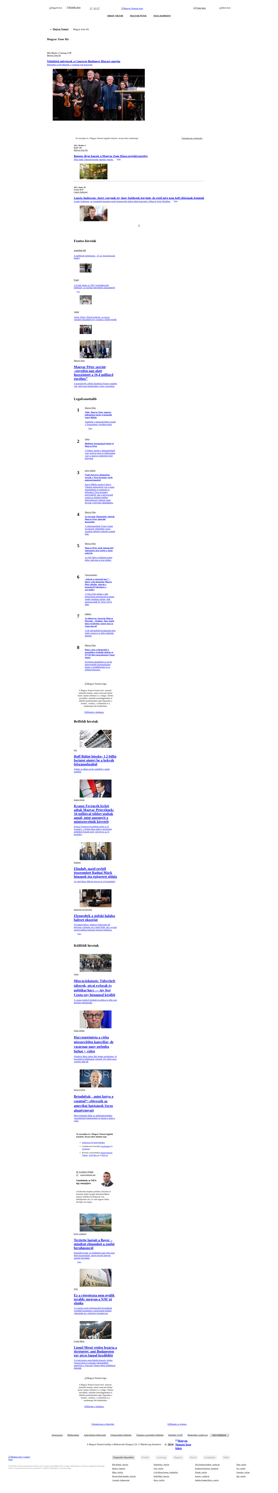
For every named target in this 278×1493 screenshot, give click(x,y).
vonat (76, 312)
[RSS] (111, 1161)
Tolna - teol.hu (241, 1465)
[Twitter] (95, 1161)
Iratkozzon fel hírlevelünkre (93, 1142)
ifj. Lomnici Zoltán (84, 1172)
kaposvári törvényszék (83, 910)
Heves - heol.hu (159, 1480)
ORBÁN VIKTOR (115, 16)
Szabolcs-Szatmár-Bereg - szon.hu (207, 1480)
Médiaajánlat (73, 1435)
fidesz (87, 439)
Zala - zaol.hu (241, 1476)
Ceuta (76, 974)
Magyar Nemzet (60, 29)
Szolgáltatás (209, 1457)
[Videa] (101, 1161)
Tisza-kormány (91, 575)
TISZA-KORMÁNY (162, 16)
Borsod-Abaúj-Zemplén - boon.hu (124, 1476)
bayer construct (80, 1234)
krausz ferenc (79, 800)
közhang (77, 862)
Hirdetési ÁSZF (175, 1435)
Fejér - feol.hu (158, 1468)
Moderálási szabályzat (198, 1435)
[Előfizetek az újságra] (199, 8)
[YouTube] (106, 1161)
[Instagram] (90, 1161)
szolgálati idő (80, 250)
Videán (85, 1155)
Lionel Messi (79, 1341)
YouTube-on (94, 1155)
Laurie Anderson (80, 192)
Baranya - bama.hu (118, 1468)
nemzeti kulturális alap (87, 1175)
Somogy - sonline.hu (202, 1476)
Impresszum (57, 1435)
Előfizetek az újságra (177, 1424)
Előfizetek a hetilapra (94, 712)
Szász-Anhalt (79, 1031)
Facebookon (105, 1146)
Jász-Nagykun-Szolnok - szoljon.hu (207, 1465)
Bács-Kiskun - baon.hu (120, 1465)
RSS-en (105, 1155)
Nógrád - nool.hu (201, 1472)
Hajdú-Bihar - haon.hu (161, 1476)
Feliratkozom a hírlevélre (192, 138)
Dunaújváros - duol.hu (161, 1465)
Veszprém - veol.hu (243, 1472)
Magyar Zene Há (54, 55)
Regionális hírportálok (123, 1457)
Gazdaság (161, 1457)
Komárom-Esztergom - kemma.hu (206, 1468)
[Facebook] (85, 1161)
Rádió (226, 1457)
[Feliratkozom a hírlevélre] (73, 8)
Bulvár (193, 1457)
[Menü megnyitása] (225, 8)
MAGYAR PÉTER (138, 16)
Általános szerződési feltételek (150, 1435)
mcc (75, 750)
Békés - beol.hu (117, 1472)
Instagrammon (106, 1153)
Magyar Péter (79, 361)
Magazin (178, 1457)
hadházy (88, 614)
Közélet (145, 1457)
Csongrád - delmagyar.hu (120, 1480)
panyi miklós (90, 470)
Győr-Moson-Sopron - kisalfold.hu (166, 1472)
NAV (76, 1289)
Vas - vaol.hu (240, 1468)
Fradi (76, 280)
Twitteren (86, 1149)
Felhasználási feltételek (120, 1435)
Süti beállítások (219, 1435)
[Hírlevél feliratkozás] (79, 1161)
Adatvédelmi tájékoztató (95, 1435)
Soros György (79, 1090)
